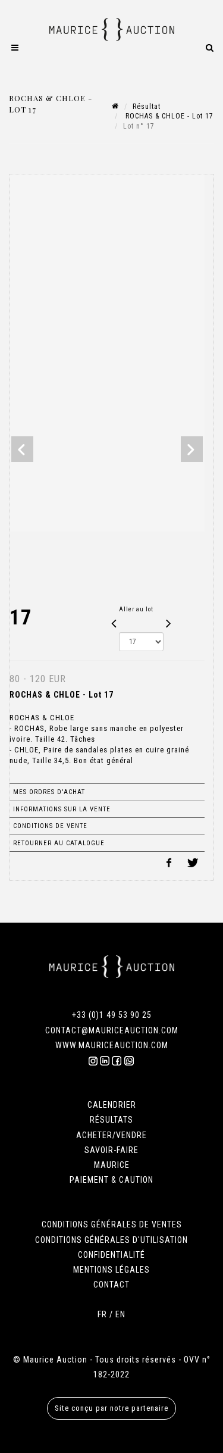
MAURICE (112, 1165)
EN (120, 1314)
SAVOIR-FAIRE (111, 1150)
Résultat (147, 106)
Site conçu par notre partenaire (111, 1408)
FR (102, 1314)
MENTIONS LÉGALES (111, 1269)
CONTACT (111, 1284)
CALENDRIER (111, 1105)
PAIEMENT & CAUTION (111, 1180)
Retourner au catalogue (59, 843)
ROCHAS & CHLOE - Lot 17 (168, 116)
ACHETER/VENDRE (111, 1135)
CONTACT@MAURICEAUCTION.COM (111, 1030)
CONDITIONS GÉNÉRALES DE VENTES (112, 1224)
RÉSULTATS (111, 1119)
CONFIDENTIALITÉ (111, 1255)
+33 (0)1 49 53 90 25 (112, 1015)
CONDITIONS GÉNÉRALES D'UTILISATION (111, 1240)
